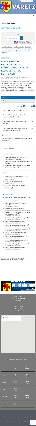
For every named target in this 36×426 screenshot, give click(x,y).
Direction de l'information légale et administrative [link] (13, 258)
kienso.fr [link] (22, 259)
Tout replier (20, 106)
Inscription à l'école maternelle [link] (13, 181)
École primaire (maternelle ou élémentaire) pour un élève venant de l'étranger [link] (17, 50)
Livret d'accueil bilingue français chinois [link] (16, 225)
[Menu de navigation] (3, 15)
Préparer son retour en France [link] (13, 208)
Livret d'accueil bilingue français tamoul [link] (16, 244)
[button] (18, 110)
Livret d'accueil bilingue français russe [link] (15, 240)
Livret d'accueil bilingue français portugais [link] (16, 229)
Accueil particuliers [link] (7, 47)
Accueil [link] (3, 23)
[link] (2, 6)
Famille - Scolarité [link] (19, 47)
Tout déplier (30, 106)
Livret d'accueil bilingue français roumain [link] (16, 236)
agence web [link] (17, 259)
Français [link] (23, 1)
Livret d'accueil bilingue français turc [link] (15, 247)
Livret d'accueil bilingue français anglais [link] (16, 218)
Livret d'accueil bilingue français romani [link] (16, 232)
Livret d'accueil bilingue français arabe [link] (15, 221)
